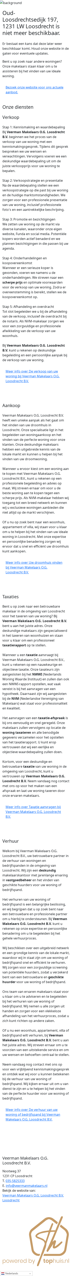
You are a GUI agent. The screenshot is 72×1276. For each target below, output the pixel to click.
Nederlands (11, 1273)
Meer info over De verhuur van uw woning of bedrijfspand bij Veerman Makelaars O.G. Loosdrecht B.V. (33, 1114)
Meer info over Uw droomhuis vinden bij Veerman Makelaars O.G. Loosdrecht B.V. (34, 567)
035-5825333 (15, 1181)
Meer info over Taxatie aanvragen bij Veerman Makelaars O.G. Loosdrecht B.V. (33, 812)
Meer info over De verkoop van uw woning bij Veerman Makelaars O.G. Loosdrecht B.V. (33, 376)
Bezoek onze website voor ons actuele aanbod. (34, 89)
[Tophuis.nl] (36, 1240)
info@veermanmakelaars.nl (26, 1185)
